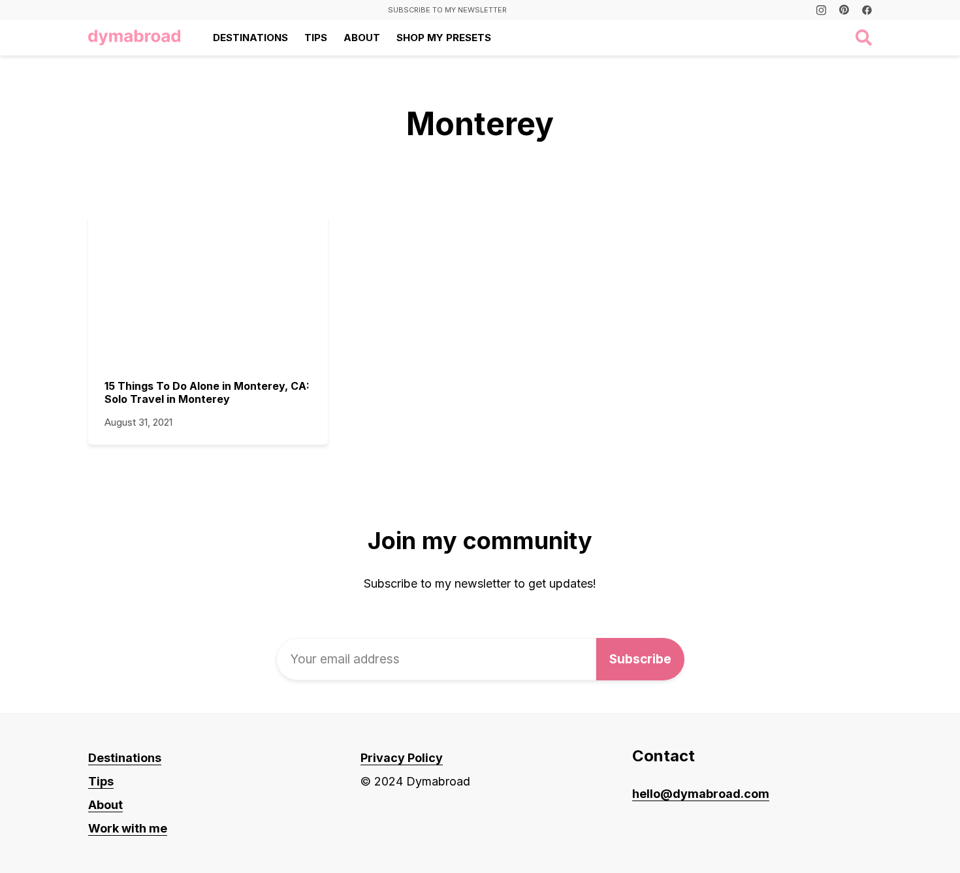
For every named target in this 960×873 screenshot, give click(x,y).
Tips (315, 37)
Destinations (250, 37)
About (362, 37)
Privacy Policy (401, 758)
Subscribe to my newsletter (447, 9)
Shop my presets (443, 37)
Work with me (127, 828)
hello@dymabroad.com (700, 794)
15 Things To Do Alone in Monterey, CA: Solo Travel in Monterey (207, 392)
